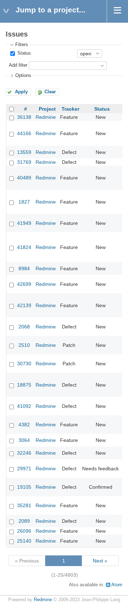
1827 (24, 202)
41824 (24, 247)
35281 (24, 505)
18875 (24, 385)
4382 (24, 424)
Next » (100, 561)
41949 (24, 223)
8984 (24, 268)
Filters (21, 44)
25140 (24, 541)
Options (23, 75)
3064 (24, 440)
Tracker (70, 109)
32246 (24, 453)
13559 (24, 152)
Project (47, 109)
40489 (24, 178)
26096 (24, 531)
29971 (24, 468)
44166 (24, 133)
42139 (24, 305)
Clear (50, 91)
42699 (24, 284)
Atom (116, 584)
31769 (24, 162)
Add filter (18, 65)
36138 (24, 117)
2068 (24, 326)
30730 (24, 363)
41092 (24, 406)
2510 (24, 345)
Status (23, 53)
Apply (21, 91)
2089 (24, 521)
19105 (24, 487)
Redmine (46, 117)
